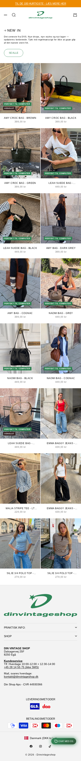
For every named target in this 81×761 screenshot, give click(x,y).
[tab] (12, 30)
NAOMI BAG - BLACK (20, 378)
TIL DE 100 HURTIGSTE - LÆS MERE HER (40, 3)
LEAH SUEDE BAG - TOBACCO (20, 443)
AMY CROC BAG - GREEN (20, 183)
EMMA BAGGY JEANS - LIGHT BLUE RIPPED (61, 443)
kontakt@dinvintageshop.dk (21, 676)
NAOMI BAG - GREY (61, 313)
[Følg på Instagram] (40, 746)
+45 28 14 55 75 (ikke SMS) (21, 667)
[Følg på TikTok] (50, 746)
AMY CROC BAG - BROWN (20, 118)
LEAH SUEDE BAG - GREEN (61, 183)
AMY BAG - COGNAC (20, 313)
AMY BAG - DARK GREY (61, 248)
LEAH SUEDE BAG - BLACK (20, 248)
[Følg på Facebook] (31, 746)
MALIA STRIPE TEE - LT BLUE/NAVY (20, 508)
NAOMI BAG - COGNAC (61, 378)
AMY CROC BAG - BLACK (60, 118)
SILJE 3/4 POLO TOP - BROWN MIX (60, 573)
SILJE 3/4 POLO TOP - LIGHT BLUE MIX (20, 573)
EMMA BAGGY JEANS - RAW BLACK (61, 508)
